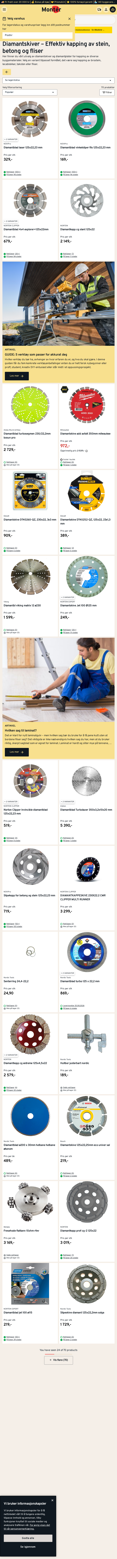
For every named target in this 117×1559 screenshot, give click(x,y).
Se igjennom (28, 1546)
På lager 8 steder (13, 841)
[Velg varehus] (99, 9)
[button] (58, 80)
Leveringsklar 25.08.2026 (73, 1006)
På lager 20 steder (14, 1090)
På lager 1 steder (70, 465)
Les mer (14, 376)
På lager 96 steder (70, 174)
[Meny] (4, 9)
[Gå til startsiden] (51, 9)
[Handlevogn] (113, 9)
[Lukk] (52, 1500)
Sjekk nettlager (69, 1087)
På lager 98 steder (13, 174)
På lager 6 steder (13, 551)
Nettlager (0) (11, 462)
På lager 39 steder (13, 1340)
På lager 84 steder (13, 256)
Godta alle (28, 1538)
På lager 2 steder (70, 1176)
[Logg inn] (106, 9)
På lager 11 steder (70, 256)
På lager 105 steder (14, 926)
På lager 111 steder (70, 632)
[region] (28, 1526)
